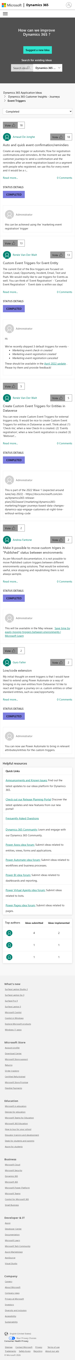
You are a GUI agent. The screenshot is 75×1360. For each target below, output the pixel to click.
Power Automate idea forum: (23, 860)
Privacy (38, 1347)
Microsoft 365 (11, 1182)
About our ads (52, 1351)
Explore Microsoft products (18, 1023)
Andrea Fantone (22, 540)
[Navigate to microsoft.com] (11, 5)
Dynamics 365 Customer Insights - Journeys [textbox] (45, 68)
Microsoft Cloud (12, 1164)
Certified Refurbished (15, 1076)
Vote (8, 125)
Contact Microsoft (23, 1347)
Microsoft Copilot (13, 1012)
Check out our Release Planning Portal (28, 799)
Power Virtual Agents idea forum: (25, 890)
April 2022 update (55, 363)
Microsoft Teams (12, 1193)
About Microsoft (12, 1287)
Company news (12, 1293)
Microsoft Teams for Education (19, 1117)
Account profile (12, 1047)
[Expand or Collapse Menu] (5, 13)
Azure (7, 1223)
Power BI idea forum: (18, 875)
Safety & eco (25, 1351)
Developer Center (13, 1228)
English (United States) (20, 1333)
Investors (9, 1304)
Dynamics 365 (37, 5)
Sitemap (9, 1347)
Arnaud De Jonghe (24, 137)
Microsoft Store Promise (16, 1082)
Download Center (13, 1053)
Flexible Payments (13, 1088)
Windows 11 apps (13, 1029)
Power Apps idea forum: (20, 844)
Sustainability (11, 1321)
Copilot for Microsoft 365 (17, 1199)
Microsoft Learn (12, 1240)
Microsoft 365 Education (16, 1123)
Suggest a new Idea (38, 50)
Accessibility (10, 1316)
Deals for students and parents (19, 1140)
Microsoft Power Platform (17, 1187)
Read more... (10, 177)
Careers (8, 1281)
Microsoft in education (15, 1106)
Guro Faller (19, 662)
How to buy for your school (18, 1129)
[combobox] (36, 68)
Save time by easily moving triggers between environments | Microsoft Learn (37, 632)
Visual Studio (11, 1263)
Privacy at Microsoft (14, 1298)
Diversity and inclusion (16, 1310)
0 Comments (64, 177)
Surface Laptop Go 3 (14, 995)
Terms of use (54, 1347)
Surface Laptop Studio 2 (16, 989)
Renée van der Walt (25, 255)
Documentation (12, 1234)
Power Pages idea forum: (20, 905)
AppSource (10, 1257)
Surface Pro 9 (11, 1000)
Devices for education (15, 1112)
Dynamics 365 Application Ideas (22, 92)
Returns (8, 1065)
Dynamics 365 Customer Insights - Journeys (34, 96)
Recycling (37, 1351)
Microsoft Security (13, 1170)
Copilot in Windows (14, 1018)
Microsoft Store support (16, 1059)
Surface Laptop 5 (13, 1006)
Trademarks (10, 1351)
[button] (68, 5)
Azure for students (14, 1146)
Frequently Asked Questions (22, 818)
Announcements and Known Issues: (26, 780)
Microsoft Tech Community (17, 1246)
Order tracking (12, 1070)
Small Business (12, 1205)
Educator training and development (22, 1135)
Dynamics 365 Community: (22, 829)
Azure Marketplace (14, 1252)
